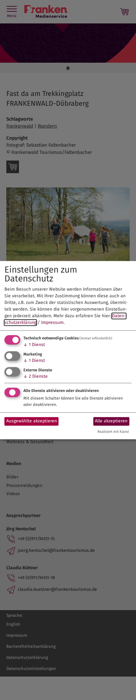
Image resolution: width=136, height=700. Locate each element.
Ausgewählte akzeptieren (31, 421)
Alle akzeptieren (111, 421)
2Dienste (35, 376)
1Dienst (34, 345)
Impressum (52, 322)
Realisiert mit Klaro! (113, 432)
